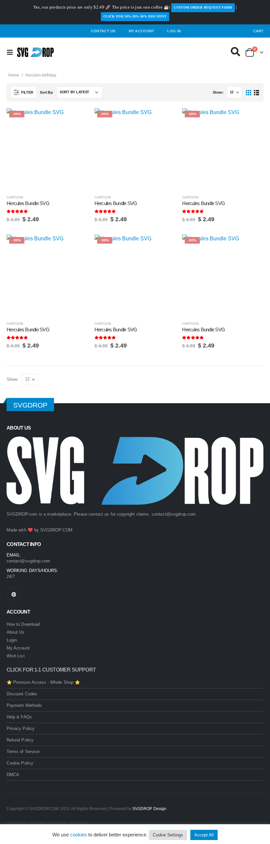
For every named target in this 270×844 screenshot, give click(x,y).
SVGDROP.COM (56, 530)
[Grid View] (249, 92)
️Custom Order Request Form (203, 7)
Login (12, 640)
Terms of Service (23, 751)
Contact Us (103, 31)
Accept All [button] (204, 834)
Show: (218, 92)
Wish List (16, 655)
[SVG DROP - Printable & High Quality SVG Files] (35, 52)
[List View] (256, 92)
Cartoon (15, 197)
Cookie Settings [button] (168, 834)
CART (258, 31)
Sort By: (46, 92)
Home (13, 75)
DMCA (13, 774)
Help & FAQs (19, 716)
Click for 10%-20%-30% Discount (135, 16)
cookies (78, 834)
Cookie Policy (20, 763)
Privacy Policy (21, 728)
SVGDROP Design (149, 808)
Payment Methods (24, 705)
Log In (174, 31)
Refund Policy (20, 740)
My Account (141, 31)
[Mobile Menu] (12, 52)
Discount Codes (22, 693)
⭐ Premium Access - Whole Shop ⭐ (43, 682)
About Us (16, 632)
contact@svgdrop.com (174, 514)
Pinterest (13, 594)
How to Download (23, 624)
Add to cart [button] (77, 119)
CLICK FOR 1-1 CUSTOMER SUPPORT (51, 670)
